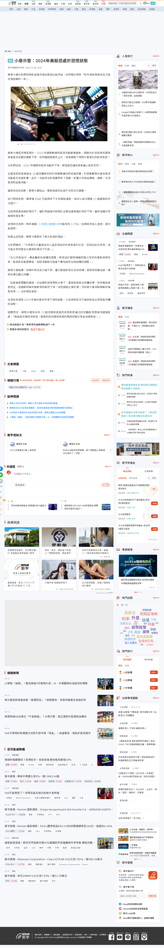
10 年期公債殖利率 (48, 224)
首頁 (20, 3)
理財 (108, 9)
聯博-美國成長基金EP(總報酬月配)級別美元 (134, 487)
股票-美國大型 (133, 493)
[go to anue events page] (140, 3)
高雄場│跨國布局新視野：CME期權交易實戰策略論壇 (142, 363)
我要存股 (106, 380)
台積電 (128, 680)
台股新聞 (131, 280)
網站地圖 (93, 934)
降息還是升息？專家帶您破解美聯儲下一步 (32, 324)
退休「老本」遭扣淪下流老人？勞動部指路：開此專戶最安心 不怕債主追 (59, 552)
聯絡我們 (78, 934)
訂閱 (103, 3)
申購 (154, 503)
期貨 (84, 9)
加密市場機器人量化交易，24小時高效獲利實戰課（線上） (142, 350)
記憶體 (128, 672)
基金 (56, 3)
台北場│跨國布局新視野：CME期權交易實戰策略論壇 (142, 338)
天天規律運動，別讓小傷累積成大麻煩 (96, 584)
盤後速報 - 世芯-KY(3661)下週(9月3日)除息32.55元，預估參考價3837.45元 (21, 584)
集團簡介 (47, 934)
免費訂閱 (152, 896)
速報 (61, 9)
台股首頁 (95, 380)
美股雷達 (18, 51)
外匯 (63, 3)
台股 (33, 3)
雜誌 (132, 9)
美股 (40, 3)
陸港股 (48, 3)
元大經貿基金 (124, 514)
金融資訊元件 (68, 934)
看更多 (106, 435)
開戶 (154, 488)
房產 (100, 9)
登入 (148, 3)
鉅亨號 (95, 3)
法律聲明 (102, 934)
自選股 (152, 9)
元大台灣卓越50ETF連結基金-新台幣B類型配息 (134, 501)
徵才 (86, 934)
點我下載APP (38, 329)
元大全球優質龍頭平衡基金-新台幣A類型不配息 (134, 527)
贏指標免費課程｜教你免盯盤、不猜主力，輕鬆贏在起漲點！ (142, 325)
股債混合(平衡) (133, 533)
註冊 (153, 3)
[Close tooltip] (22, 509)
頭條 (11, 9)
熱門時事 (52, 9)
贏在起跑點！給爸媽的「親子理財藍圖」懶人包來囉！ (44, 380)
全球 (70, 3)
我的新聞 (141, 9)
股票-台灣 (131, 507)
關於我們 (38, 934)
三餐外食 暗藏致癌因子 (56, 582)
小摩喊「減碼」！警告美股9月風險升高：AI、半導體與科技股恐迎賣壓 (41, 417)
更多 (154, 66)
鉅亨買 (87, 3)
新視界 (116, 9)
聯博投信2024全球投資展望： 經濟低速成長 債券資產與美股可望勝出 (41, 407)
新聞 (26, 3)
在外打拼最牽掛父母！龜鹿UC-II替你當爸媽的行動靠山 (95, 551)
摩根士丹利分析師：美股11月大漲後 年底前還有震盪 (33, 403)
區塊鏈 (92, 9)
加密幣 (78, 3)
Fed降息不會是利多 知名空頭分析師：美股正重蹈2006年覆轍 (37, 412)
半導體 (128, 687)
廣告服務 (56, 934)
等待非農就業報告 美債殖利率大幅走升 (28, 505)
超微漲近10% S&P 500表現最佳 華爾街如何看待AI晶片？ (81, 507)
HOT (130, 322)
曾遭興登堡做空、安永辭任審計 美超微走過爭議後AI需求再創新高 (22, 552)
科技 (33, 9)
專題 (125, 9)
